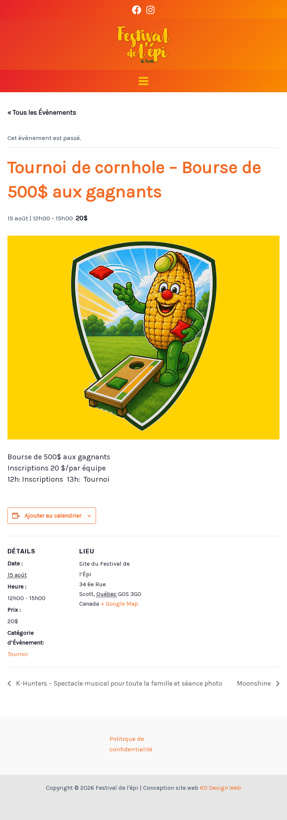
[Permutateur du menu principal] (143, 81)
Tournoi (17, 654)
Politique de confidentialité (130, 744)
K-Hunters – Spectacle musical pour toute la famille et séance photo (118, 683)
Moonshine (254, 683)
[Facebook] (136, 10)
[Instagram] (150, 10)
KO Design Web (220, 787)
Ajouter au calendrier (53, 515)
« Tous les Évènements (41, 112)
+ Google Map (119, 603)
